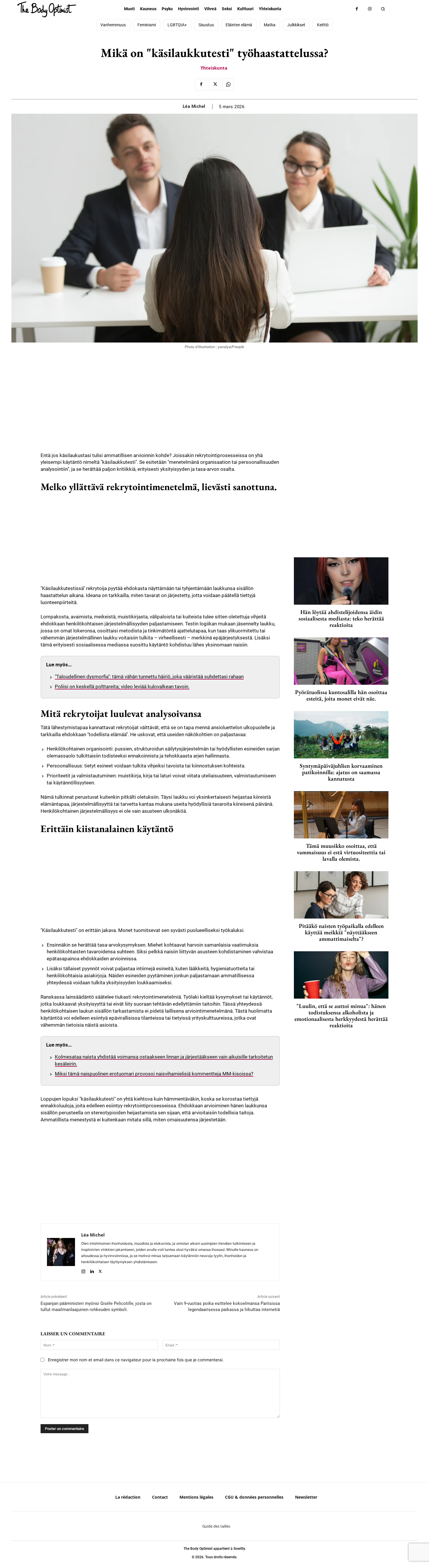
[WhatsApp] (228, 84)
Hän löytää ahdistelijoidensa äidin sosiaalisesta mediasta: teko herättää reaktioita (341, 618)
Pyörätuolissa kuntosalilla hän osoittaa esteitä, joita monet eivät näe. (341, 695)
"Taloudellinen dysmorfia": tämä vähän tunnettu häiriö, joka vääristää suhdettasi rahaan (149, 676)
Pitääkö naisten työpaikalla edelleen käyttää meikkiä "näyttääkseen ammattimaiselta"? (341, 932)
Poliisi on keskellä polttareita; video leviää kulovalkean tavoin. (122, 686)
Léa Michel (194, 106)
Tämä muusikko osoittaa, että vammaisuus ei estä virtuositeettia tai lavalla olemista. (341, 852)
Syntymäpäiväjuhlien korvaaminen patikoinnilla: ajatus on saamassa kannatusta (341, 772)
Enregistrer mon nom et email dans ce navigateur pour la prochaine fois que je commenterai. (136, 1359)
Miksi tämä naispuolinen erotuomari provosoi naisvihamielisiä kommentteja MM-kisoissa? (154, 1074)
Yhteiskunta (213, 68)
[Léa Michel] (61, 1252)
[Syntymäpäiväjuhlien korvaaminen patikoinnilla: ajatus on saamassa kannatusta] (341, 734)
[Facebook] (357, 9)
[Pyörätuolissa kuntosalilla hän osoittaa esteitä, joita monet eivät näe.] (341, 661)
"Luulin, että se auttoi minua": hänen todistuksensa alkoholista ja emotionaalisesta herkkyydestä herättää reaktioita (341, 1015)
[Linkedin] (92, 1270)
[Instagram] (370, 9)
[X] (214, 84)
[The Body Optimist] (46, 9)
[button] (383, 9)
